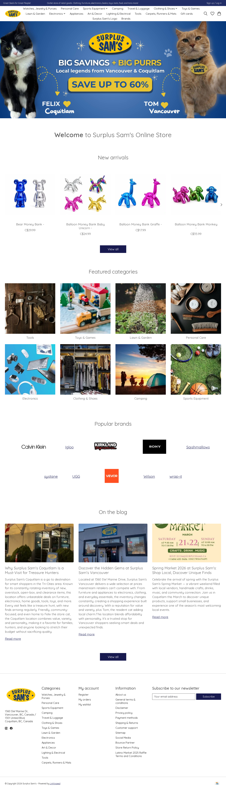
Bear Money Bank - (30, 224)
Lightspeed (55, 783)
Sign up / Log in (214, 3)
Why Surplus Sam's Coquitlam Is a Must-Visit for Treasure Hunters (34, 570)
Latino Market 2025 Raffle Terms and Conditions (131, 754)
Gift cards (187, 13)
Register (84, 694)
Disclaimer (121, 708)
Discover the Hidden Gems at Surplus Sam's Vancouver (111, 570)
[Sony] (154, 447)
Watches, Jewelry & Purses (40, 8)
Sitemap (120, 732)
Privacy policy (123, 712)
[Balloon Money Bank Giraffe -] (140, 194)
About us (120, 694)
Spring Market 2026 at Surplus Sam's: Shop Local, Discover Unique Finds (184, 570)
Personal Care (70, 8)
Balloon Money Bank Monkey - (196, 226)
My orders (85, 699)
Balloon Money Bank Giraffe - (140, 224)
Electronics (30, 398)
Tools (138, 13)
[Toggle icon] (205, 13)
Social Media (123, 737)
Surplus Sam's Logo (105, 18)
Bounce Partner (125, 742)
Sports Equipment (196, 398)
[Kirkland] (105, 447)
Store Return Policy (127, 747)
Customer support (126, 727)
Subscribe (209, 696)
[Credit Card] (217, 783)
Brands (125, 18)
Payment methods (126, 717)
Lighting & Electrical (118, 13)
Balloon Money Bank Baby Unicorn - (85, 226)
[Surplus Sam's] (13, 14)
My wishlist (85, 704)
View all (113, 249)
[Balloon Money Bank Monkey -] (196, 194)
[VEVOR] (112, 476)
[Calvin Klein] (33, 447)
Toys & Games (191, 8)
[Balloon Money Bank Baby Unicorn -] (85, 194)
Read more (13, 639)
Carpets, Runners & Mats (161, 13)
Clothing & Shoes (85, 398)
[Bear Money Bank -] (30, 194)
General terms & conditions (125, 701)
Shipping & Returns (126, 723)
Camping (117, 8)
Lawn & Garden (35, 13)
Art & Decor (95, 13)
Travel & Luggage (138, 8)
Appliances (76, 13)
